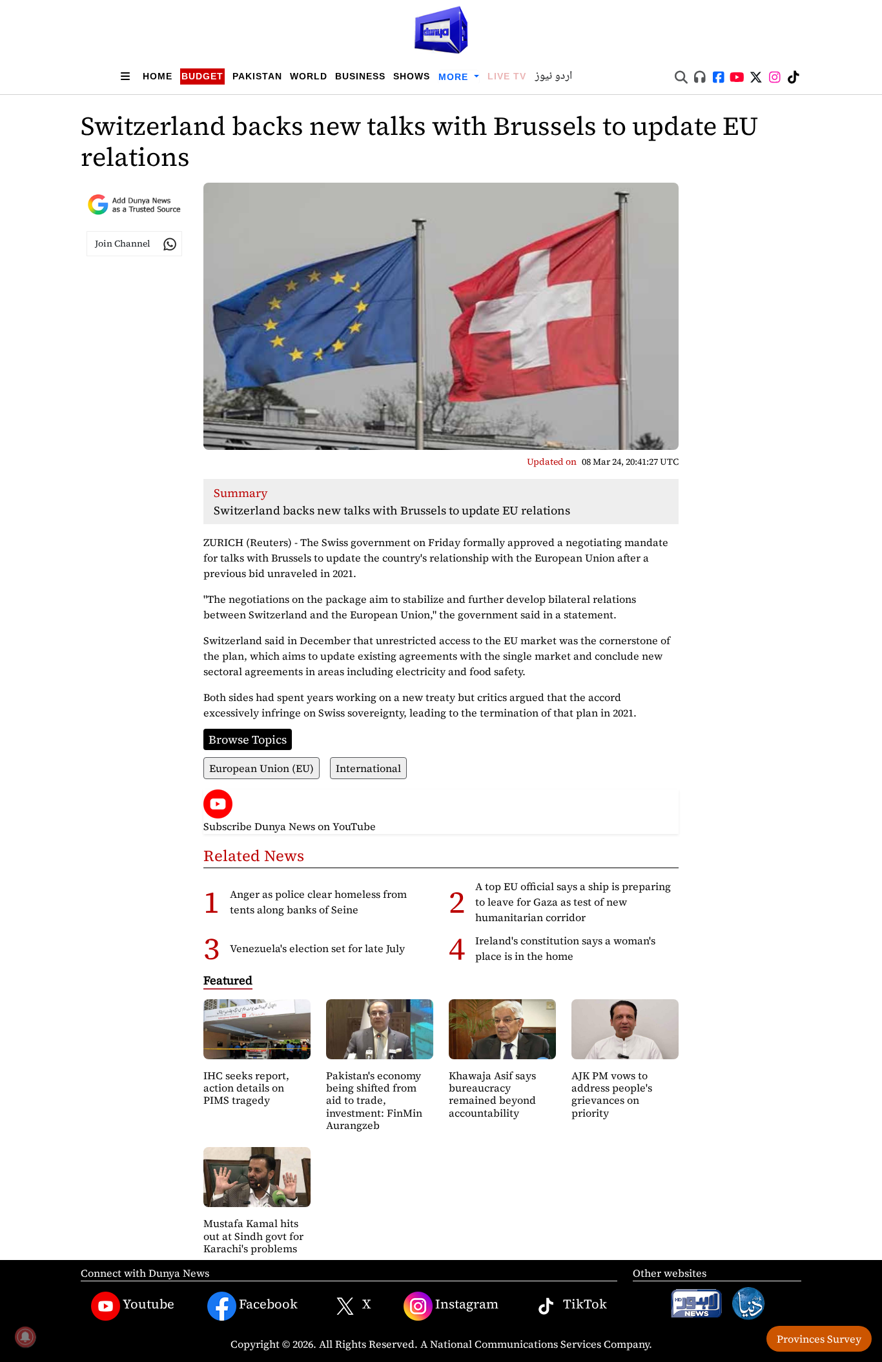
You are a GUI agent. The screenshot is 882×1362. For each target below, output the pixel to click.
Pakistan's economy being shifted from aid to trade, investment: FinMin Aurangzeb (374, 1100)
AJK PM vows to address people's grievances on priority (611, 1094)
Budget (202, 76)
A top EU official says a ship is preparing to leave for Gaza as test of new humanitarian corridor (573, 901)
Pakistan (257, 76)
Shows (411, 76)
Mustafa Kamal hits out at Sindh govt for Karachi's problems (253, 1235)
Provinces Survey (819, 1339)
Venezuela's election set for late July (317, 948)
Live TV (506, 76)
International (368, 768)
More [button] (454, 77)
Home (157, 76)
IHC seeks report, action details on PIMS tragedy (246, 1087)
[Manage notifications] (25, 1336)
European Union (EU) (261, 768)
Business (360, 76)
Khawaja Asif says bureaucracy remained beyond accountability (492, 1094)
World (308, 76)
